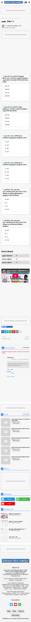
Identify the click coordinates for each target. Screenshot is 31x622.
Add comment (11, 376)
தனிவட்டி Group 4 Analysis (16, 521)
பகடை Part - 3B (13, 536)
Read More (17, 423)
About (14, 611)
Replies (9, 371)
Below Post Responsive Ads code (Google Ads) (16, 320)
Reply (8, 369)
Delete (12, 369)
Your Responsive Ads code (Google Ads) (15, 10)
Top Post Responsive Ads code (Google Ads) (15, 34)
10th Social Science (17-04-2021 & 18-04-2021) (20, 420)
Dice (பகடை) (9, 18)
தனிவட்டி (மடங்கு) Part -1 (15, 513)
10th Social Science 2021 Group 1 (20, 428)
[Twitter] (6, 331)
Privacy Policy (15, 615)
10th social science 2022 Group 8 (20, 456)
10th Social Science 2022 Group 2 (20, 438)
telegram (9, 499)
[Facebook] (2, 331)
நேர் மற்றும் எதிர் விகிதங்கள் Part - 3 (17, 529)
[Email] (17, 331)
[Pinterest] (13, 331)
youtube (9, 503)
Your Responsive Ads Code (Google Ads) (15, 481)
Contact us (21, 611)
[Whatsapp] (10, 331)
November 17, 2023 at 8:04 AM (19, 359)
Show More (26, 414)
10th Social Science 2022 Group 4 (20, 447)
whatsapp (24, 499)
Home (3, 18)
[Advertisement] (15, 57)
